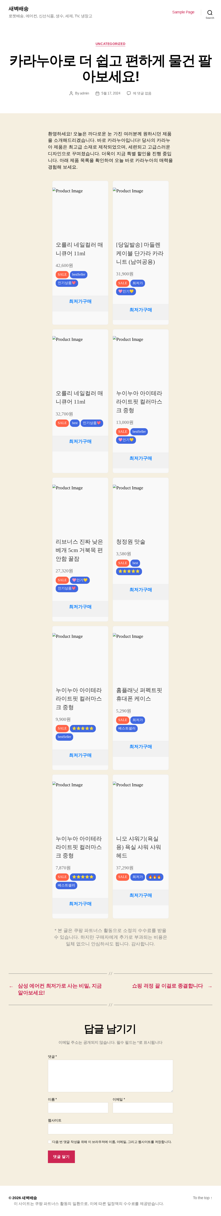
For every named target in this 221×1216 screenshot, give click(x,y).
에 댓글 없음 (142, 93)
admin (84, 93)
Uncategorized (110, 44)
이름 (52, 1099)
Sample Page (183, 12)
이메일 (119, 1099)
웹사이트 (55, 1120)
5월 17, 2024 (110, 93)
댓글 (52, 1056)
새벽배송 (18, 8)
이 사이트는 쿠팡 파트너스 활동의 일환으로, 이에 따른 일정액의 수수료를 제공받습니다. (89, 1204)
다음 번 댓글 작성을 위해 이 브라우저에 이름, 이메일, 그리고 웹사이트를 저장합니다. (112, 1142)
